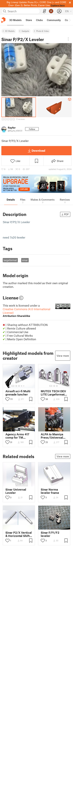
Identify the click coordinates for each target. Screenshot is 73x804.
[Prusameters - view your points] (51, 11)
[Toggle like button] (7, 399)
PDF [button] (66, 214)
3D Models (10, 31)
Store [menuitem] (29, 20)
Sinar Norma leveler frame (50, 491)
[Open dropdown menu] (68, 39)
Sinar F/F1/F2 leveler (50, 534)
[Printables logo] (3, 20)
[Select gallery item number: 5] (24, 386)
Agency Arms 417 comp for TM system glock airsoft (17, 436)
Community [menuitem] (54, 20)
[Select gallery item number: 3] (19, 386)
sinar (25, 260)
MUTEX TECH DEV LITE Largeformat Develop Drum (53, 393)
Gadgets (25, 31)
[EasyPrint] (44, 11)
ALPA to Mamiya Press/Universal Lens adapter (52, 436)
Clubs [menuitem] (39, 20)
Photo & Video (42, 31)
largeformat (10, 260)
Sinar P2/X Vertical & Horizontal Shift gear (18, 534)
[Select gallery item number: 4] (21, 386)
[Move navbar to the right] (69, 20)
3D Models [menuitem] (15, 20)
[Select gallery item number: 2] (16, 386)
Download (38, 150)
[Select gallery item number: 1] (13, 386)
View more (63, 355)
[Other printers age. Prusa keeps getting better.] (36, 184)
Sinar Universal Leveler (15, 491)
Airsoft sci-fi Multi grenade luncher (17, 393)
